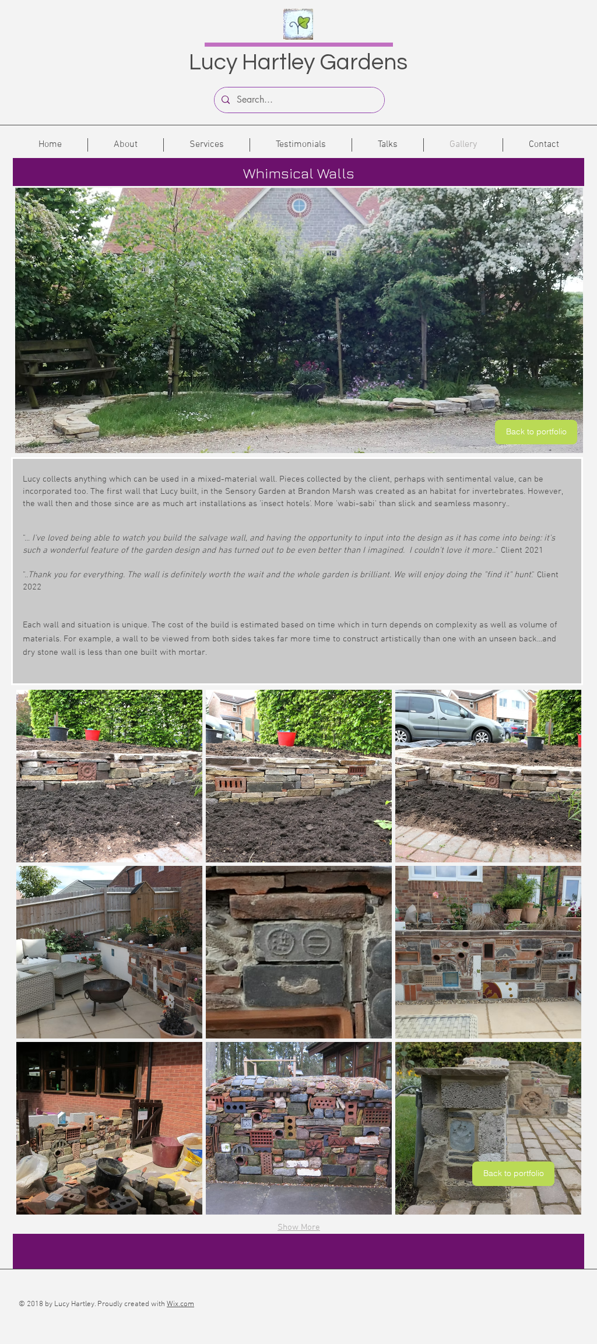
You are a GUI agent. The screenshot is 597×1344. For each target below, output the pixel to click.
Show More (299, 1227)
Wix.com (180, 1304)
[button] (109, 776)
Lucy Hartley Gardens (298, 62)
